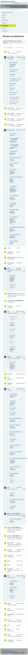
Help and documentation (7, 12)
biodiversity (10, 130)
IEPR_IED (10, 543)
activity (13, 275)
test (8, 625)
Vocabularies (5, 25)
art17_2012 (10, 119)
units (13, 480)
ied (8, 487)
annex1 (13, 492)
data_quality (14, 69)
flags (13, 322)
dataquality (14, 151)
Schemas (4, 23)
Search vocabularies (9, 47)
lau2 (8, 565)
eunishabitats (14, 163)
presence (14, 83)
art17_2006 (10, 113)
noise (9, 609)
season (13, 88)
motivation (14, 169)
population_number (14, 78)
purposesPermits (14, 445)
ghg (8, 378)
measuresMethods (14, 425)
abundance (14, 133)
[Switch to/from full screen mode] (19, 3)
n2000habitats (14, 195)
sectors (13, 595)
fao (8, 311)
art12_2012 (10, 57)
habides (9, 383)
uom (8, 629)
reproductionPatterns (14, 451)
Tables (3, 17)
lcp (8, 575)
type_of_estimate (14, 97)
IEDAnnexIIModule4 (11, 536)
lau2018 (9, 568)
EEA (8, 1)
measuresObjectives (14, 431)
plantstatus (14, 587)
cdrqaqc (14, 400)
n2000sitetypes (14, 209)
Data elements (5, 20)
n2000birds (14, 186)
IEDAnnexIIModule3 (11, 527)
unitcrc (13, 346)
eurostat (9, 306)
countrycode (14, 62)
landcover (10, 555)
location (14, 74)
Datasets (4, 15)
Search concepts (20, 47)
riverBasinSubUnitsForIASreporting (14, 458)
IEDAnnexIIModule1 (11, 513)
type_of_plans (14, 101)
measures (14, 412)
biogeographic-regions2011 (14, 145)
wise (8, 634)
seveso (9, 619)
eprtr (8, 268)
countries (14, 362)
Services (4, 28)
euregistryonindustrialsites (11, 300)
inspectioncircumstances (14, 499)
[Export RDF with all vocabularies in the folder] (24, 59)
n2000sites (14, 203)
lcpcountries (14, 581)
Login (16, 3)
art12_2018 (10, 108)
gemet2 (9, 374)
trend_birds (14, 92)
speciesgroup (14, 240)
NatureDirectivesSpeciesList (14, 227)
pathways (14, 439)
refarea (13, 335)
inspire (9, 550)
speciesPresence (14, 466)
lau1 (8, 561)
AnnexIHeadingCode (14, 519)
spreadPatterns (14, 473)
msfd (8, 603)
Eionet (8, 9)
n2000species (14, 217)
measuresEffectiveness (14, 418)
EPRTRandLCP (11, 293)
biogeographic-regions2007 (14, 139)
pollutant (14, 506)
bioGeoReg (14, 394)
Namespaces (5, 30)
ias (8, 388)
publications (11, 614)
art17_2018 (10, 124)
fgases (9, 356)
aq (8, 51)
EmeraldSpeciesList (14, 157)
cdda (8, 248)
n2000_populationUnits (14, 177)
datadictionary (11, 257)
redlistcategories (14, 234)
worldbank (10, 640)
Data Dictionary (13, 9)
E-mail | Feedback (6, 650)
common (10, 252)
